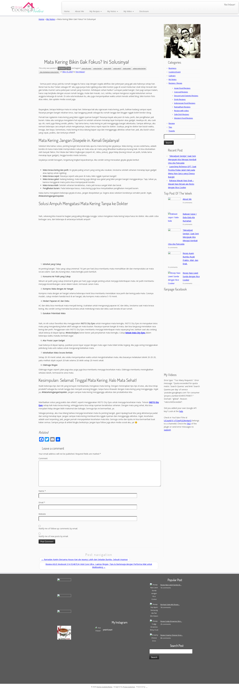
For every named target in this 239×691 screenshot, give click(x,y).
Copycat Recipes (181, 92)
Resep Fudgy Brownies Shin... (171, 621)
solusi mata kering (139, 68)
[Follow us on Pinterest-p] (92, 5)
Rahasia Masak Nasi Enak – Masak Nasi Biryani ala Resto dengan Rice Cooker (181, 184)
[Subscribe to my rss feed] (66, 5)
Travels (172, 131)
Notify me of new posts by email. (53, 536)
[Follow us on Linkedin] (96, 5)
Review (172, 123)
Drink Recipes (180, 99)
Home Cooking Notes (104, 687)
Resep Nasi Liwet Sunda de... (170, 585)
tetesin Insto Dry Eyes (135, 332)
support (167, 430)
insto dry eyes (86, 68)
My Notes (112, 11)
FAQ (189, 423)
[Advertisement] (99, 241)
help (181, 411)
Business (172, 68)
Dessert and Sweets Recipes (186, 95)
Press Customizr (129, 687)
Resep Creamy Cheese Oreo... (171, 635)
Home (67, 11)
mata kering (97, 68)
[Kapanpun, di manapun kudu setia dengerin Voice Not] (100, 652)
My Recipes (94, 11)
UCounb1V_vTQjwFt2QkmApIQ (178, 420)
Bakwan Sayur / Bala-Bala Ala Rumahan (190, 217)
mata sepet (127, 68)
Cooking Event (174, 72)
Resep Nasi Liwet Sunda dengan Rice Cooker (191, 276)
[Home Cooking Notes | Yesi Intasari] (27, 7)
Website (42, 514)
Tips (68, 68)
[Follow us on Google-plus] (81, 5)
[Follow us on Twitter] (77, 5)
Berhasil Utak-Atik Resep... (170, 604)
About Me (79, 11)
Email (42, 502)
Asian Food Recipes (182, 88)
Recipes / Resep (175, 83)
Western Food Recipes (183, 118)
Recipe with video (181, 110)
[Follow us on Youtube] (88, 5)
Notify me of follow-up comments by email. (58, 528)
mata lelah (107, 68)
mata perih (117, 68)
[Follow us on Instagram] (84, 5)
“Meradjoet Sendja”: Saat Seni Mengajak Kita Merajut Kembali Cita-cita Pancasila (182, 159)
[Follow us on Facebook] (73, 5)
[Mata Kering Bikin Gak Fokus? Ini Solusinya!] (99, 39)
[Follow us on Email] (70, 5)
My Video (128, 11)
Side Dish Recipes (181, 114)
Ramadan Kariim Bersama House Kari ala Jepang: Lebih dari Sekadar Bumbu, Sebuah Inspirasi (84, 559)
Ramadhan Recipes (182, 107)
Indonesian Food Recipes (184, 103)
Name (42, 491)
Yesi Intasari (80, 72)
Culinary (172, 75)
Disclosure (144, 11)
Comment (43, 458)
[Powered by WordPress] (147, 686)
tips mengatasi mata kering (49, 72)
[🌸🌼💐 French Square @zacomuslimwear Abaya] (113, 646)
